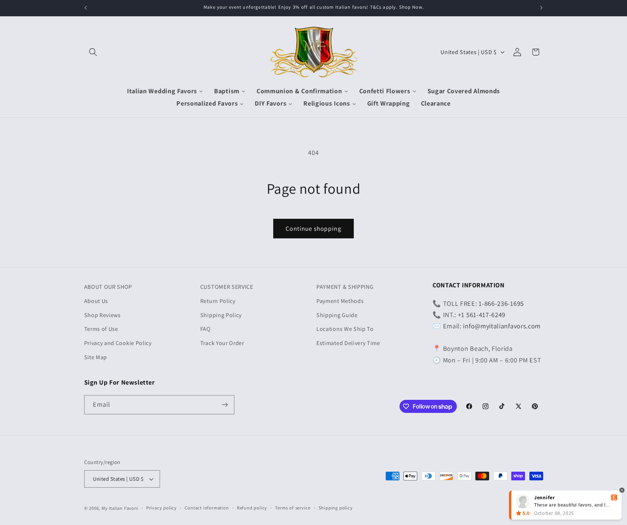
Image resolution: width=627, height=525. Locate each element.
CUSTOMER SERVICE (226, 287)
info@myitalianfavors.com (502, 325)
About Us (96, 301)
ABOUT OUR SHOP (108, 287)
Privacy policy (161, 508)
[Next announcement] (541, 8)
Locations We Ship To (345, 329)
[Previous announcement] (86, 8)
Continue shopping (313, 228)
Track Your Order (222, 343)
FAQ (205, 329)
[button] (93, 52)
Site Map (95, 357)
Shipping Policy (221, 315)
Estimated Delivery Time (348, 343)
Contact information (207, 508)
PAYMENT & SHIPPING (344, 287)
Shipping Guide (337, 315)
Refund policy (252, 508)
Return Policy (217, 301)
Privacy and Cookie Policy (118, 343)
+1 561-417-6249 (481, 314)
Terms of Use (101, 329)
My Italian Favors (120, 508)
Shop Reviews (102, 315)
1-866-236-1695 (501, 303)
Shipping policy (336, 508)
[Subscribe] (225, 405)
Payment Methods (340, 301)
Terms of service (292, 508)
